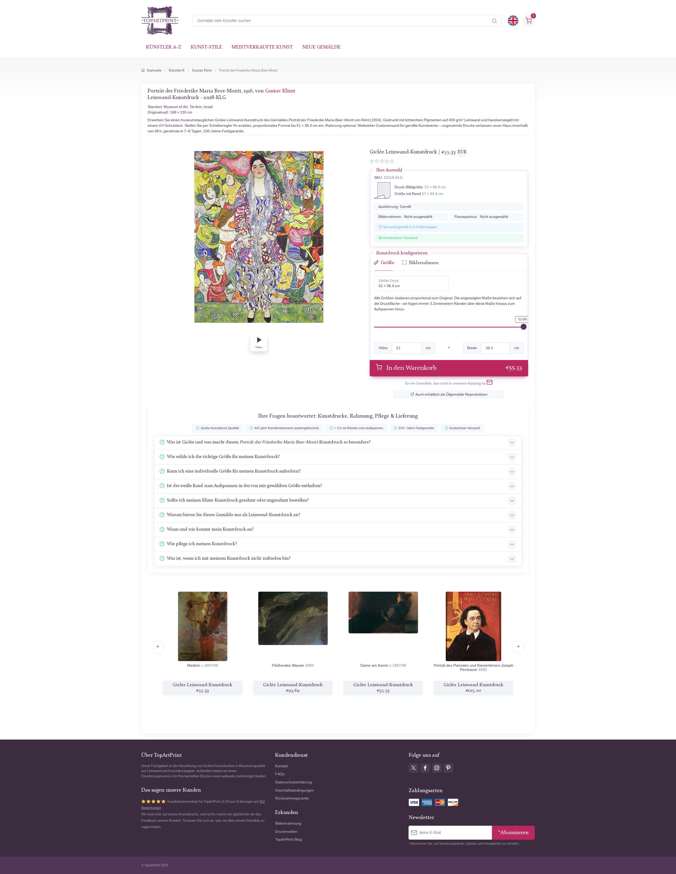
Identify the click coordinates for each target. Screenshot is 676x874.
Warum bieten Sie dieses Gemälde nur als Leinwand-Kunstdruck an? (233, 515)
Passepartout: (481, 216)
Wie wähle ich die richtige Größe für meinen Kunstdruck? (223, 457)
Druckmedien (286, 831)
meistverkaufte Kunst (262, 47)
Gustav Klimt (202, 70)
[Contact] (489, 383)
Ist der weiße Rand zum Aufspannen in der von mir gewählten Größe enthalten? (244, 486)
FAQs (280, 774)
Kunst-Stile (206, 47)
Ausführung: (394, 206)
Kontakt (281, 766)
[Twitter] (413, 768)
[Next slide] (518, 647)
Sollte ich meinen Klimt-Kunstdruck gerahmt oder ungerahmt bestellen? (238, 500)
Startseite (154, 70)
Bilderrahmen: (405, 216)
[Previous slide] (158, 647)
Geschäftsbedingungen (294, 790)
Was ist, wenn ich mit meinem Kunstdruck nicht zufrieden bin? (228, 558)
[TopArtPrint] (159, 20)
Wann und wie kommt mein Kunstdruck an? (210, 529)
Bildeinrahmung (288, 823)
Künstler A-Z (163, 47)
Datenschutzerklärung (293, 782)
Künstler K (177, 70)
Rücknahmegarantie (292, 798)
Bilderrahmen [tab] (423, 262)
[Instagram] (437, 768)
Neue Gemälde (321, 47)
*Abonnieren (513, 832)
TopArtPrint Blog (288, 839)
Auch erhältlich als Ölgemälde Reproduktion (451, 394)
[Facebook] (425, 768)
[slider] (524, 327)
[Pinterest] (448, 768)
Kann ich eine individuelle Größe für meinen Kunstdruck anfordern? (234, 471)
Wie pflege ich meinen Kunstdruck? (202, 544)
